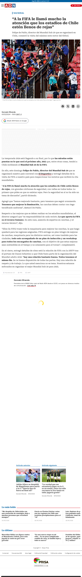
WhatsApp (78, 106)
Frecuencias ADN (17, 553)
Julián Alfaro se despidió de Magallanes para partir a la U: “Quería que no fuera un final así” (28, 487)
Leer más (30, 285)
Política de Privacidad (41, 553)
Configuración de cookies (72, 553)
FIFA (21, 273)
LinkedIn (73, 106)
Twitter (68, 106)
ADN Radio (10, 5)
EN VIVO (77, 6)
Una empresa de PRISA (41, 560)
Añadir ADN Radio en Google (17, 121)
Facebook (63, 106)
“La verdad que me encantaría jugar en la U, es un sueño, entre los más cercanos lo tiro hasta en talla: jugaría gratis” (54, 488)
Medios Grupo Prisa (41, 565)
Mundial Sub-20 (10, 273)
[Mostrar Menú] (2, 5)
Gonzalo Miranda (8, 112)
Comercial (5, 553)
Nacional (18, 13)
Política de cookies (56, 553)
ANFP (28, 273)
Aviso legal (28, 553)
